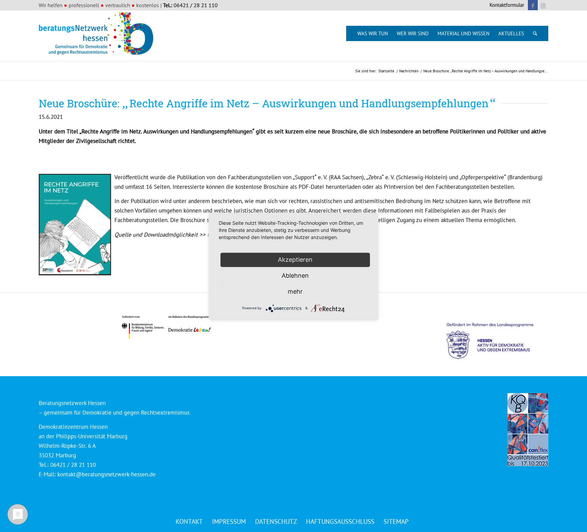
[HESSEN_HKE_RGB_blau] (497, 334)
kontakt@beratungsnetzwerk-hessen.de (106, 474)
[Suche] (535, 33)
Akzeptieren (295, 259)
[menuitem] (505, 5)
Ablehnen (295, 275)
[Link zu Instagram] (543, 5)
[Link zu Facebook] (533, 5)
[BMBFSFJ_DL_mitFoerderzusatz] (166, 327)
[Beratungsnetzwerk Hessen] (98, 36)
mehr (295, 291)
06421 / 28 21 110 (196, 5)
